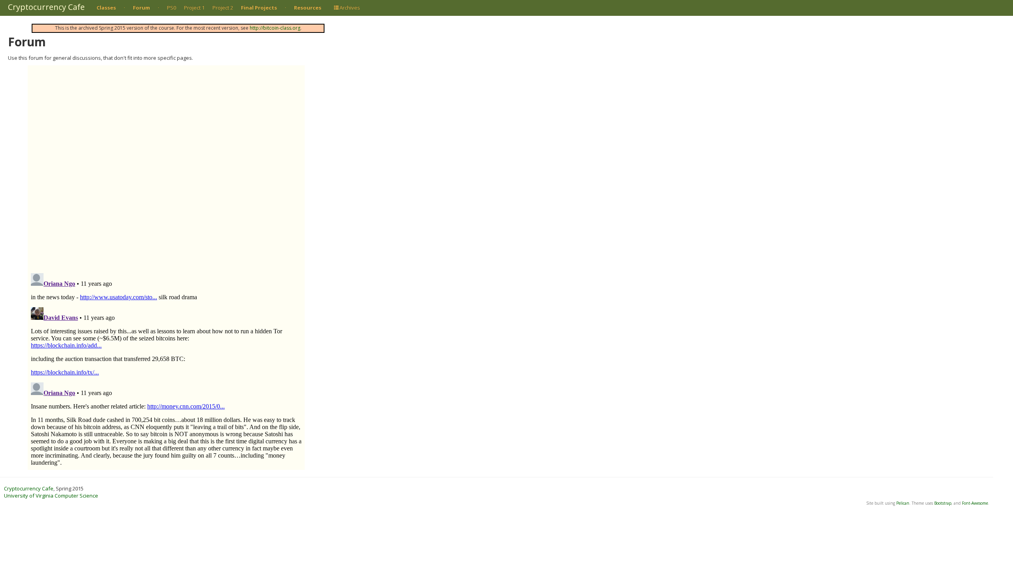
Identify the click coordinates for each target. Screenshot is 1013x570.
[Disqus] (166, 164)
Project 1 (194, 7)
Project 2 (222, 7)
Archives (350, 7)
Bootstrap (942, 503)
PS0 (171, 7)
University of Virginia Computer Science (51, 495)
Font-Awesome (975, 503)
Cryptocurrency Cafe (46, 7)
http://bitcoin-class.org (275, 28)
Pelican (902, 503)
